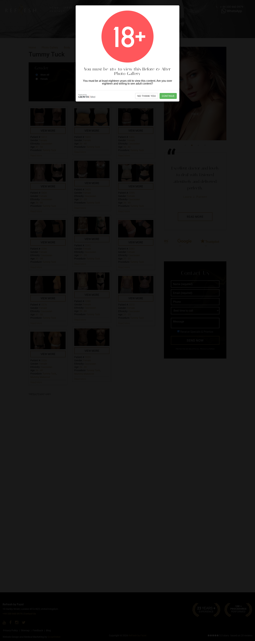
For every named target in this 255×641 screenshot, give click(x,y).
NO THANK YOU (146, 96)
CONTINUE (168, 96)
